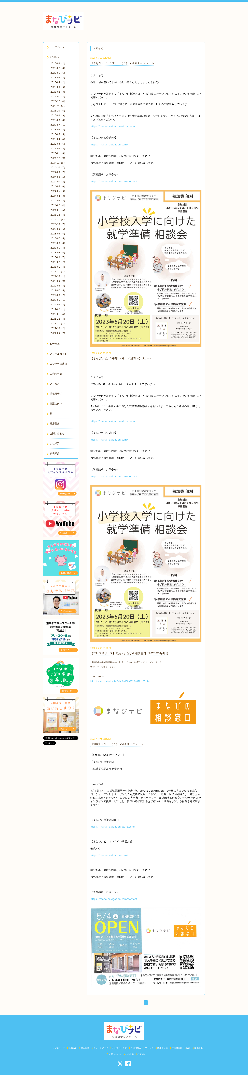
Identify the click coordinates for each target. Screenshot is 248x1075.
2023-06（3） (58, 243)
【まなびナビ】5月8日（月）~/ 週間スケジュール (121, 358)
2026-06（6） (58, 72)
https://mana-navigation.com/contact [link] (113, 181)
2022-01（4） (58, 314)
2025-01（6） (58, 153)
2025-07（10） (59, 124)
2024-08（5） (58, 177)
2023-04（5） (58, 252)
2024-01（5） (58, 210)
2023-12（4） (58, 214)
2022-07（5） (58, 290)
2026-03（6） (58, 87)
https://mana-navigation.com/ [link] (109, 144)
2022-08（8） (58, 285)
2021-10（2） (58, 328)
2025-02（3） (58, 148)
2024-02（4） (58, 205)
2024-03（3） (58, 200)
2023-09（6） (58, 229)
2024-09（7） (58, 172)
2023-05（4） (58, 247)
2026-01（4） (58, 96)
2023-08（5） (58, 233)
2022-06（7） (58, 295)
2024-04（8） (58, 195)
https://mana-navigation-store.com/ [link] (112, 126)
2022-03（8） (58, 304)
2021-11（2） (58, 323)
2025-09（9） (58, 115)
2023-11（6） (58, 219)
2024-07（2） (58, 181)
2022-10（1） (58, 276)
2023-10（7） (58, 224)
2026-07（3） (58, 68)
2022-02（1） (58, 309)
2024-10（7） (58, 167)
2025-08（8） (58, 120)
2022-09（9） (58, 281)
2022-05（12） (59, 299)
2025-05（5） (58, 134)
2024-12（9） (58, 158)
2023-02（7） (58, 262)
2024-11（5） (58, 162)
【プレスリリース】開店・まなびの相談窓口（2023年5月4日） (130, 653)
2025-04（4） (58, 139)
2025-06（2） (58, 129)
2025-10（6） (58, 110)
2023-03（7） (58, 257)
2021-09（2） (58, 333)
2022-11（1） (58, 271)
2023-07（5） (58, 238)
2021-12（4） (58, 318)
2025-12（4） (58, 101)
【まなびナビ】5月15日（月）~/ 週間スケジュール (122, 63)
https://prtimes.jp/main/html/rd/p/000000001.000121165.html (120, 681)
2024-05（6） (58, 191)
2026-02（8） (58, 91)
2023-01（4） (58, 266)
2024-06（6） (58, 186)
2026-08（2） (58, 63)
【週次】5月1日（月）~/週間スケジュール (116, 744)
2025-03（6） (58, 143)
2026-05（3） (58, 77)
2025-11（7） (58, 106)
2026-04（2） (58, 82)
